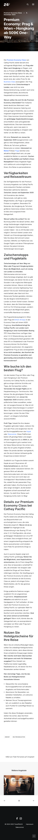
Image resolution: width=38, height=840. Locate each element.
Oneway (7, 737)
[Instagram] (21, 819)
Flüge (17, 151)
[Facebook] (17, 819)
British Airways (20, 320)
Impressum (29, 824)
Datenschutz (20, 827)
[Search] (27, 4)
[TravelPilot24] (7, 4)
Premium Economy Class (13, 13)
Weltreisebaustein (19, 737)
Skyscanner (12, 434)
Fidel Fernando (18, 757)
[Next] (28, 800)
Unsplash (30, 757)
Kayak (28, 431)
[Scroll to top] (34, 836)
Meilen (6, 151)
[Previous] (10, 800)
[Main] (19, 800)
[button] (33, 4)
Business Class (9, 82)
